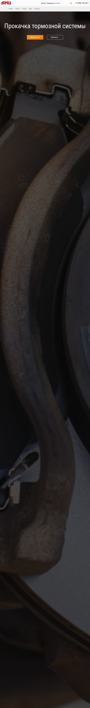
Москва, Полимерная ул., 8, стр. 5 (50, 3)
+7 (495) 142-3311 (82, 3)
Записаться (35, 37)
